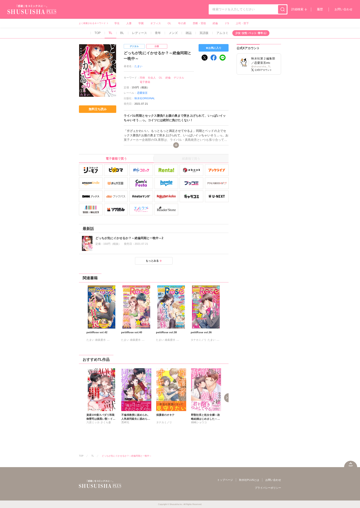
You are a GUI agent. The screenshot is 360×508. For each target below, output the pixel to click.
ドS (227, 23)
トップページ (225, 479)
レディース (139, 33)
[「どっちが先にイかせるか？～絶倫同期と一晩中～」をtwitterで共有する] (205, 58)
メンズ (173, 33)
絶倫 (215, 23)
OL (169, 23)
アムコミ (222, 33)
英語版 (204, 33)
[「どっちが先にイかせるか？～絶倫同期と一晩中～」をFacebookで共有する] (214, 58)
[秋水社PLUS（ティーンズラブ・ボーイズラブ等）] (32, 11)
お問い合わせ (343, 9)
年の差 (182, 23)
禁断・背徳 (199, 23)
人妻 (129, 23)
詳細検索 (297, 9)
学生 (117, 23)
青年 (158, 33)
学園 (141, 23)
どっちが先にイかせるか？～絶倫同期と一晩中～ (127, 456)
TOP (97, 33)
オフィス (155, 23)
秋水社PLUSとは (249, 479)
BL (122, 33)
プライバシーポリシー (268, 487)
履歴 (320, 9)
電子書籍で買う (116, 158)
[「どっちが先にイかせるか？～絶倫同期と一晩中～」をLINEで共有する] (223, 58)
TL (110, 33)
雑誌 (189, 33)
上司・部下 (242, 23)
